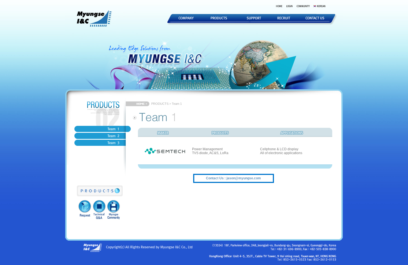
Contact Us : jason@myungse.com (233, 178)
